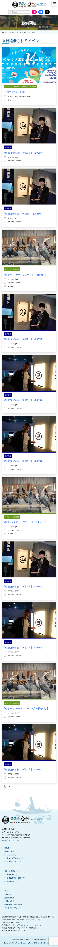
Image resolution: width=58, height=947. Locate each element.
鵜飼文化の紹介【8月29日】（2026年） (24, 152)
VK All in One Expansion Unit (44, 943)
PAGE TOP (53, 934)
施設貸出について (13, 874)
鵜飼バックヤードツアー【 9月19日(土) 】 (25, 522)
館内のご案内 (9, 851)
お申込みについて (13, 881)
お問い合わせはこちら (12, 840)
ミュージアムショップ (15, 858)
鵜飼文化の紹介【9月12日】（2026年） (24, 339)
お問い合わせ (9, 901)
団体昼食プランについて (16, 878)
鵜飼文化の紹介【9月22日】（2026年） (24, 647)
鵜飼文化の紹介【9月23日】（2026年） (24, 769)
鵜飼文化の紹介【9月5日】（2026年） (23, 213)
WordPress (16, 943)
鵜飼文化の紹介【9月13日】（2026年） (24, 400)
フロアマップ (12, 855)
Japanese (15, 12)
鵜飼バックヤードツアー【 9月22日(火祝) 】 (26, 708)
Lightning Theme (28, 943)
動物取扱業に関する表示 (13, 904)
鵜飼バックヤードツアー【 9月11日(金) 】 (25, 274)
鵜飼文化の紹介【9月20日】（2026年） (24, 586)
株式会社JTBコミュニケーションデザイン (26, 925)
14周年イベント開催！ (15, 91)
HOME (6, 848)
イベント (8, 86)
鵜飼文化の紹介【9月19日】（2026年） (24, 461)
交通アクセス (9, 898)
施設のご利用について (12, 871)
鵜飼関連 (33, 86)
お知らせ (7, 894)
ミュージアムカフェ (14, 861)
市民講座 (16, 86)
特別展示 (25, 86)
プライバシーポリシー (12, 908)
